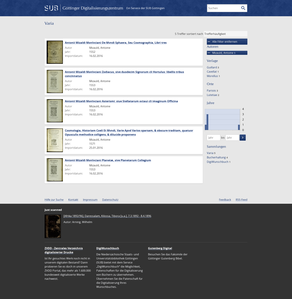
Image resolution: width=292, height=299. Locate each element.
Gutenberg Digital (160, 248)
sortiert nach (195, 34)
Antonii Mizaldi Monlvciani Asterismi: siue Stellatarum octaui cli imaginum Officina (121, 101)
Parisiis (212, 90)
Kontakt (73, 200)
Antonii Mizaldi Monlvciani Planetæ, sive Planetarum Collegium (108, 160)
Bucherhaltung (217, 157)
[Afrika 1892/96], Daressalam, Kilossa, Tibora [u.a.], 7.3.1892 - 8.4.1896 (107, 216)
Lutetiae (213, 95)
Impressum (90, 200)
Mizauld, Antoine (221, 53)
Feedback (225, 200)
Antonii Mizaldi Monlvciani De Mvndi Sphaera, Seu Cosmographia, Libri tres (116, 43)
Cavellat (213, 71)
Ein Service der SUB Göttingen (145, 8)
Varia (211, 153)
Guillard (213, 67)
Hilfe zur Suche (54, 200)
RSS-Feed (241, 200)
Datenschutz (110, 200)
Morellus (213, 76)
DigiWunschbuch (218, 162)
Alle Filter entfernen (222, 42)
